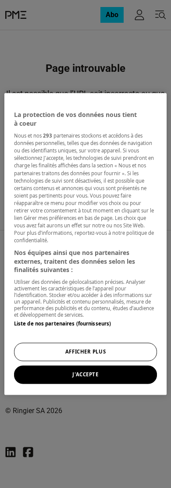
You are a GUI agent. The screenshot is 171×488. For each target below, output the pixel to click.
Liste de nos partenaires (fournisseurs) (62, 323)
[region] (85, 244)
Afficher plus (85, 352)
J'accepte (85, 374)
